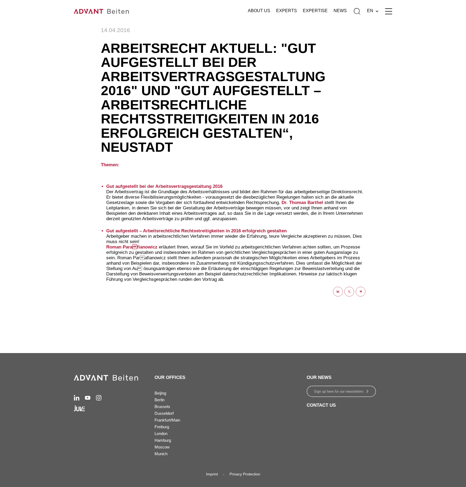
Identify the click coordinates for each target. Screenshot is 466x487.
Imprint (212, 474)
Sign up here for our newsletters (339, 391)
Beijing (160, 393)
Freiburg (162, 426)
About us (259, 10)
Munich (161, 453)
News (340, 10)
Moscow (162, 447)
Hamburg (163, 440)
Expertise (315, 10)
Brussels (162, 406)
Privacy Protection (244, 474)
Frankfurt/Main (167, 420)
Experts (286, 10)
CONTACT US (321, 405)
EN (370, 10)
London (161, 433)
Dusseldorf (164, 413)
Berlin (160, 400)
